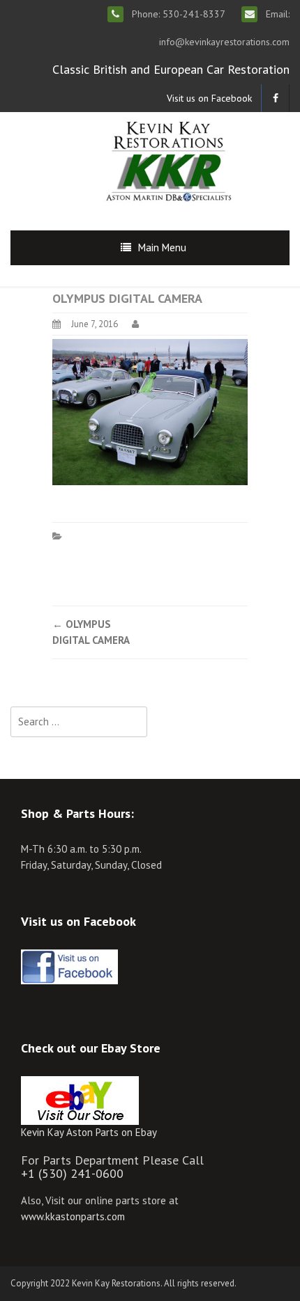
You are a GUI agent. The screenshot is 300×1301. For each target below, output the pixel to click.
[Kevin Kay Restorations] (168, 159)
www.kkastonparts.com (73, 1216)
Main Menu (162, 247)
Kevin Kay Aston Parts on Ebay (89, 1132)
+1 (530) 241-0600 (72, 1173)
